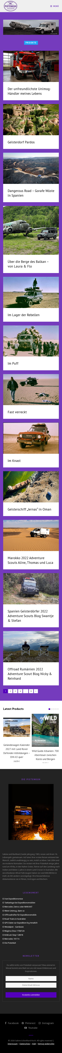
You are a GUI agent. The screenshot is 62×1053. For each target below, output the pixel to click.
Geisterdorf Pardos (21, 142)
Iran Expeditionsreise (14, 899)
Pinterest (30, 1023)
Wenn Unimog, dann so (15, 911)
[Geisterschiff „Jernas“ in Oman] (31, 486)
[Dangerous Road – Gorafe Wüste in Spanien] (31, 168)
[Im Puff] (31, 341)
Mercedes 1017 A (12, 939)
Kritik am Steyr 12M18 (14, 935)
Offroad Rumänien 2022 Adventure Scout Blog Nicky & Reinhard (30, 674)
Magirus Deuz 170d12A (15, 931)
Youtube (32, 1027)
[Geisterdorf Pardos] (31, 119)
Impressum (13, 1044)
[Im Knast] (31, 438)
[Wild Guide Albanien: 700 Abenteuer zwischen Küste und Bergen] (45, 730)
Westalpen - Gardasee (14, 927)
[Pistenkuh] (10, 6)
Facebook (13, 1023)
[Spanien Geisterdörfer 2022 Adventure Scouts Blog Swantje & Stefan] (31, 588)
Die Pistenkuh (10, 943)
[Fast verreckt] (31, 389)
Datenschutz (25, 1044)
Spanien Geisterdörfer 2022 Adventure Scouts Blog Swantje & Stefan (31, 616)
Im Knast (14, 460)
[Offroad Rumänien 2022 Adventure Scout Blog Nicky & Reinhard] (31, 646)
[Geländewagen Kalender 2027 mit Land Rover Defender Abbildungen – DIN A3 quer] (16, 727)
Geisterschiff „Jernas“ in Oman (29, 509)
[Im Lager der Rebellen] (31, 292)
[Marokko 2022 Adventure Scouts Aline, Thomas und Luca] (31, 535)
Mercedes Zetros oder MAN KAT (18, 907)
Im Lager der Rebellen (24, 315)
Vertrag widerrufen (46, 1044)
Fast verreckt (17, 412)
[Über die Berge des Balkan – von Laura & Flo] (31, 230)
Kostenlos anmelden (31, 995)
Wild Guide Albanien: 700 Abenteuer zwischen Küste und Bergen (45, 755)
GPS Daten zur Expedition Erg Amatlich (21, 923)
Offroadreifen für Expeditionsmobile (20, 915)
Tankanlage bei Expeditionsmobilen (20, 903)
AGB (34, 1044)
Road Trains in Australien (15, 919)
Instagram (47, 1023)
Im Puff (13, 363)
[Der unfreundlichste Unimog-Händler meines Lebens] (31, 66)
